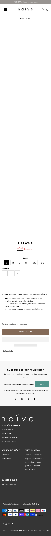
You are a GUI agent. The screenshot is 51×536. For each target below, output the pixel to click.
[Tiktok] (34, 399)
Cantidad (5, 268)
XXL (34, 263)
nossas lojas (6, 458)
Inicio (22, 19)
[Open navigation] (7, 9)
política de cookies (32, 466)
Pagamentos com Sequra (34, 458)
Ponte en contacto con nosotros (14, 324)
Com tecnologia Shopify (39, 531)
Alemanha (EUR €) (30, 504)
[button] (25, 339)
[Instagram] (21, 399)
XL (26, 263)
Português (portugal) (11, 504)
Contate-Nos (30, 469)
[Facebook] (16, 399)
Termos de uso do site (33, 455)
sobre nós (5, 455)
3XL (42, 263)
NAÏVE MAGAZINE (8, 484)
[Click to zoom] (45, 30)
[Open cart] (47, 9)
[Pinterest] (28, 399)
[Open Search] (43, 9)
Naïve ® (26, 531)
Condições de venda (33, 462)
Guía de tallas (8, 351)
